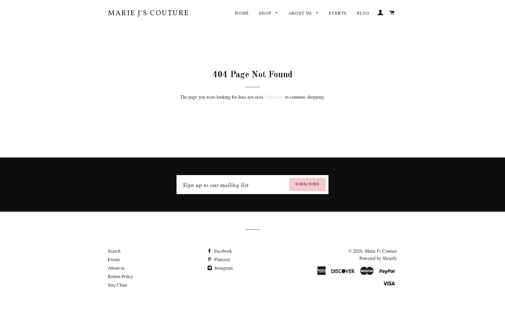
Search (114, 251)
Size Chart (117, 285)
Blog (363, 13)
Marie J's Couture (148, 13)
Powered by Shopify (378, 258)
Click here (274, 97)
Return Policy (120, 276)
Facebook (222, 251)
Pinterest (221, 259)
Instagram (223, 268)
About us (301, 13)
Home (242, 13)
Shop (266, 13)
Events (338, 13)
